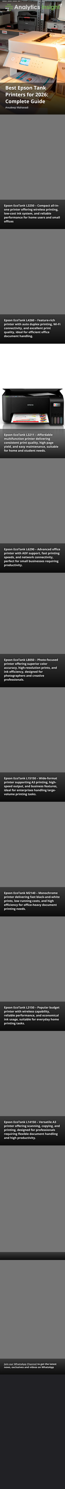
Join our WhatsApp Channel (20, 1364)
